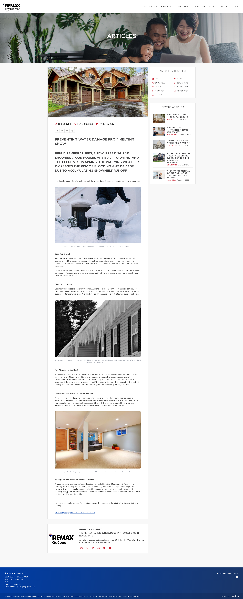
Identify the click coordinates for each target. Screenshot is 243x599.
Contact (225, 6)
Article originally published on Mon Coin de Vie (75, 513)
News (179, 79)
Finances (159, 91)
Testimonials (182, 6)
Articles (166, 6)
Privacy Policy (104, 596)
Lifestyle (159, 95)
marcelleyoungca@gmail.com (22, 587)
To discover (64, 124)
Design (158, 87)
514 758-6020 (15, 584)
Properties (150, 6)
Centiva (235, 596)
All (156, 79)
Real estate (182, 83)
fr (236, 6)
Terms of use (116, 596)
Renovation (182, 87)
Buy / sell (160, 83)
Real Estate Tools (205, 6)
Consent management (131, 596)
